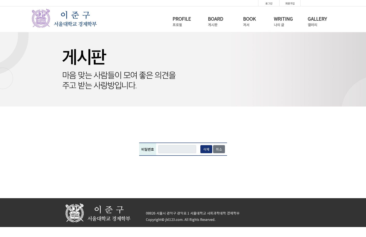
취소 (219, 149)
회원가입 (290, 3)
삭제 (206, 149)
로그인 (268, 3)
